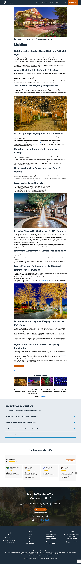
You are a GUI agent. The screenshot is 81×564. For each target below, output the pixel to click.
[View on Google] (7, 468)
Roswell (22, 552)
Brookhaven (47, 552)
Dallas (28, 553)
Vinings (52, 553)
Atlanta (36, 552)
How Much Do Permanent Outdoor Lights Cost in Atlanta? (46, 389)
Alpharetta (31, 552)
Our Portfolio (45, 2)
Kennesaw (7, 552)
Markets (58, 2)
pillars (43, 137)
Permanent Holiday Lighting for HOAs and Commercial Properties (60, 389)
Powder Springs (61, 552)
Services (51, 2)
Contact (65, 2)
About (37, 2)
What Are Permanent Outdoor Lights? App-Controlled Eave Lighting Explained (33, 390)
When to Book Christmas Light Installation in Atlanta (19, 389)
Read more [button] (63, 478)
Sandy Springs (54, 552)
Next (66, 370)
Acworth (13, 552)
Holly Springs (34, 553)
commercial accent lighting (35, 142)
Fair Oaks (48, 553)
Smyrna (41, 552)
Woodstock (23, 553)
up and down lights (44, 280)
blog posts (43, 396)
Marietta (18, 552)
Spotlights (16, 137)
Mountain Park (41, 553)
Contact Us (19, 366)
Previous (16, 370)
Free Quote (72, 2)
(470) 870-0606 (42, 519)
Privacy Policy (54, 558)
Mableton (68, 552)
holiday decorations (61, 355)
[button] (5, 473)
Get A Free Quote (40, 509)
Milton (26, 552)
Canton (73, 552)
